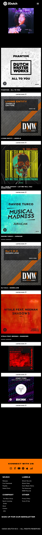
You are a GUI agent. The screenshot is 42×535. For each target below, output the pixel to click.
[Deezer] (31, 468)
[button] (37, 3)
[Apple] (27, 468)
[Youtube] (19, 468)
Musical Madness (6, 239)
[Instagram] (11, 468)
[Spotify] (23, 468)
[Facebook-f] (15, 468)
